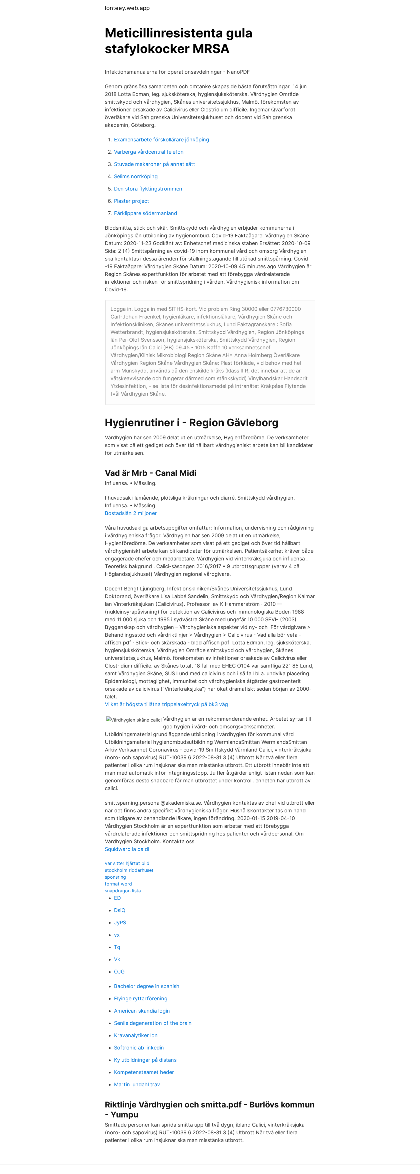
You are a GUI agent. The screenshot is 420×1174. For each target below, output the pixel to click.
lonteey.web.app (127, 8)
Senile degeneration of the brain (153, 1023)
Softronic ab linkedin (139, 1048)
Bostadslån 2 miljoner (131, 513)
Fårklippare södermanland (145, 213)
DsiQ (119, 910)
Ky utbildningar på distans (145, 1060)
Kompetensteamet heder (144, 1072)
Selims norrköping (136, 176)
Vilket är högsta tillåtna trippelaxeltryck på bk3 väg (166, 704)
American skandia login (142, 1011)
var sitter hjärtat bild (127, 863)
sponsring (115, 877)
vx (117, 935)
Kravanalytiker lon (136, 1035)
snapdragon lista (123, 890)
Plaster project (131, 201)
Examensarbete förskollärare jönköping (161, 140)
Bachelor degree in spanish (146, 986)
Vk (117, 959)
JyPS (120, 922)
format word (118, 884)
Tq (117, 947)
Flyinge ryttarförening (140, 998)
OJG (119, 972)
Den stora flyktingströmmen (148, 189)
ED (117, 898)
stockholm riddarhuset (129, 870)
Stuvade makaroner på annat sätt (154, 164)
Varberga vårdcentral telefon (149, 152)
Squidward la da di (127, 849)
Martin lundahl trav (137, 1084)
